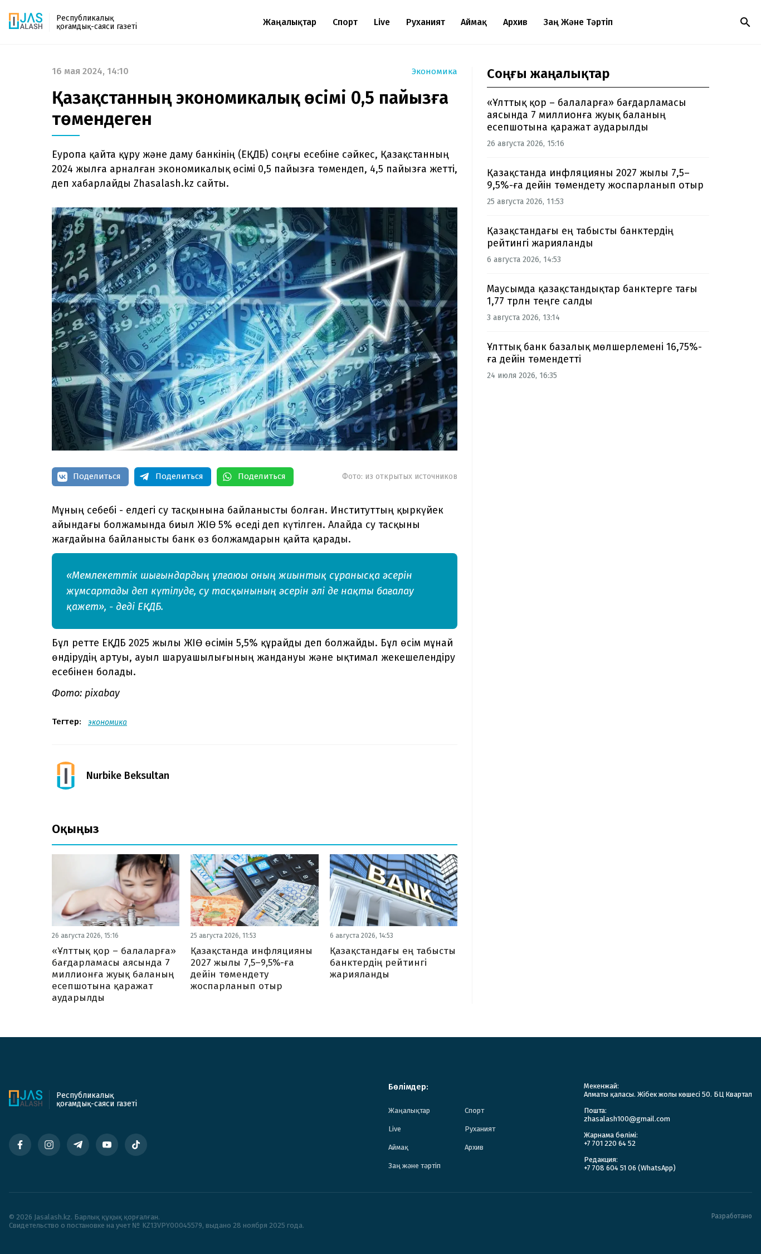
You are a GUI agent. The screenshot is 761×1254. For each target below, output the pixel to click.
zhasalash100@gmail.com (627, 1119)
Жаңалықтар (289, 22)
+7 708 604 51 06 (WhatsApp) (630, 1168)
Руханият (425, 22)
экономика (107, 722)
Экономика (434, 71)
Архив (515, 22)
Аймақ (474, 22)
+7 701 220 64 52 (610, 1143)
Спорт (345, 22)
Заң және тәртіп (578, 22)
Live (382, 22)
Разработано (731, 1216)
